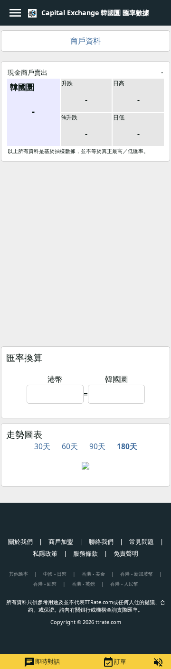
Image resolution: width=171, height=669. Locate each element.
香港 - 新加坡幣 (136, 573)
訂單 (114, 662)
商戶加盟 (60, 541)
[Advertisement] (85, 251)
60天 (70, 446)
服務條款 (85, 553)
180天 (127, 446)
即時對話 (42, 662)
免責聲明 (126, 553)
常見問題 (141, 541)
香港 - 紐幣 (45, 583)
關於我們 (20, 541)
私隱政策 (45, 553)
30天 (42, 446)
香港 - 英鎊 (83, 583)
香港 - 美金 (93, 573)
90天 (97, 446)
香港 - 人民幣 (124, 583)
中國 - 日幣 (54, 573)
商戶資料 (85, 41)
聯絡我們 (101, 541)
